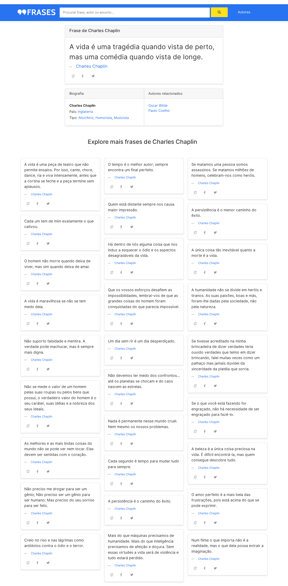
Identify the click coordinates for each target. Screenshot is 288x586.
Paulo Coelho (159, 110)
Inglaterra (85, 111)
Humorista (104, 118)
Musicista (121, 118)
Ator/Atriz (86, 118)
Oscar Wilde (158, 105)
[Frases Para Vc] (36, 11)
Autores (244, 12)
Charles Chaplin (92, 66)
